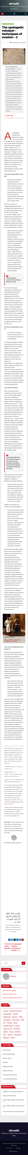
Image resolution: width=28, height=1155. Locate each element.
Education (15, 1014)
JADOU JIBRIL (9, 115)
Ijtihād (22, 1020)
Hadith (20, 1017)
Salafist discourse (8, 1070)
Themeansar (14, 1145)
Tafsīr (4, 1034)
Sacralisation (23, 42)
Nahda (15, 1022)
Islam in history (7, 1058)
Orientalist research (8, 1025)
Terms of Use (9, 1148)
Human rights (15, 1020)
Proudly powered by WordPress (9, 1143)
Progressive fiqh (7, 1028)
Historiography (15, 42)
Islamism (5, 1062)
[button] (25, 13)
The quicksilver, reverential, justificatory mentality (13, 640)
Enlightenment (6, 1017)
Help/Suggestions (13, 1151)
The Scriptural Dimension (10, 1079)
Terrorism (10, 1034)
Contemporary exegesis (15, 1011)
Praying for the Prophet (9, 1095)
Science (11, 1031)
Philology (17, 1025)
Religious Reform (8, 1066)
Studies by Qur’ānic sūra (9, 994)
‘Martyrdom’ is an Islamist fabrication (13, 1091)
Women (13, 1037)
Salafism (5, 1031)
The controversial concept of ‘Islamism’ (14, 1111)
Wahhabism (6, 1037)
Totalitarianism (17, 1034)
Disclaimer (18, 1148)
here (20, 842)
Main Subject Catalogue (9, 990)
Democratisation (7, 1014)
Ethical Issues (7, 1050)
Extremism (14, 1017)
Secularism (17, 1031)
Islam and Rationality (9, 1054)
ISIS (4, 1022)
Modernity (9, 1022)
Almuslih (14, 3)
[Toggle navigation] (14, 14)
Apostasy (5, 1011)
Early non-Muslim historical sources (12, 997)
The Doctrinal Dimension (7, 23)
